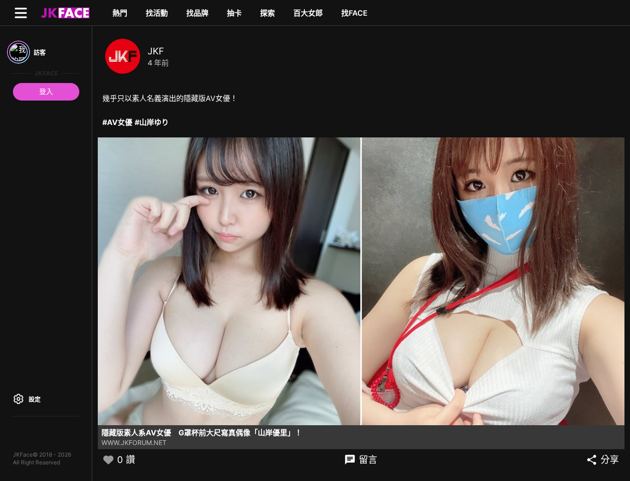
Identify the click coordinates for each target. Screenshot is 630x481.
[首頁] (64, 12)
